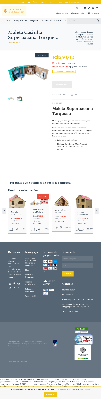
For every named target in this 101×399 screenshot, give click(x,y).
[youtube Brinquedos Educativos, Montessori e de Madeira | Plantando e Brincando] (85, 8)
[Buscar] (98, 20)
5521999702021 (68, 290)
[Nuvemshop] (18, 362)
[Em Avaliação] (61, 343)
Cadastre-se (63, 13)
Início (8, 20)
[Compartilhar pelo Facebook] (68, 95)
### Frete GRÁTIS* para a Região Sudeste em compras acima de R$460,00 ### (50, 2)
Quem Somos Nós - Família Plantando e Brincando (30, 261)
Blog (27, 270)
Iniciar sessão (79, 13)
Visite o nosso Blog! (70, 311)
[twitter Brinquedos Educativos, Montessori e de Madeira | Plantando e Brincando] (93, 8)
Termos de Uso (31, 296)
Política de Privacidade (29, 290)
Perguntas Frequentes (29, 276)
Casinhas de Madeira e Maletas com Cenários (84, 36)
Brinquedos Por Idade (51, 20)
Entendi (50, 395)
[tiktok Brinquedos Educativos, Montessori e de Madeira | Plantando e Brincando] (89, 8)
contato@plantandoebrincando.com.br (77, 299)
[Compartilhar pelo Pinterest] (76, 95)
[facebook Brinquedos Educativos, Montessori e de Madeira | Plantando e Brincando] (81, 8)
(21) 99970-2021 (68, 294)
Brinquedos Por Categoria (26, 20)
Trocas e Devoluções (30, 283)
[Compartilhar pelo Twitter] (72, 95)
